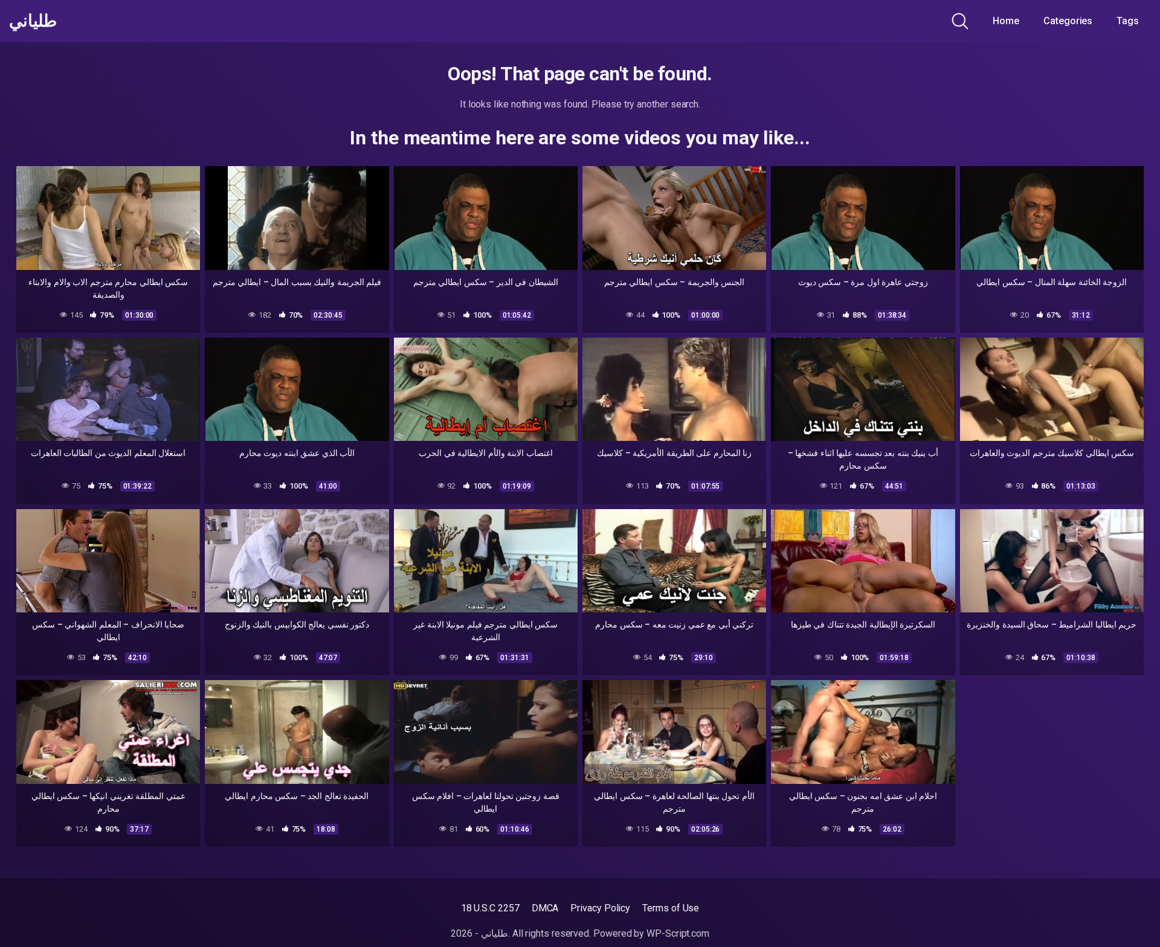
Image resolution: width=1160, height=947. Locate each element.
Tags (1127, 21)
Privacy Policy (600, 908)
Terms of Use (670, 908)
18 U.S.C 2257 (490, 908)
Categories (1067, 21)
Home (1006, 21)
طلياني (33, 21)
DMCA (545, 908)
